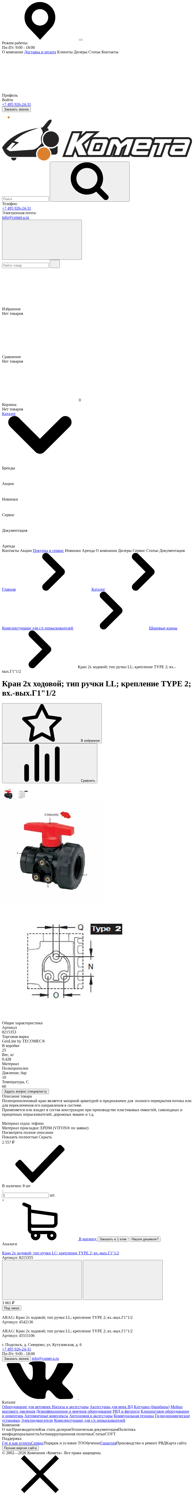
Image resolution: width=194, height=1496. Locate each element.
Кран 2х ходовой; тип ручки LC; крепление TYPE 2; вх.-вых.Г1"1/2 (60, 1253)
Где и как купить (16, 1443)
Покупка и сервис (48, 550)
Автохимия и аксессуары (91, 1416)
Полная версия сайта (20, 1448)
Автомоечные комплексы (46, 1416)
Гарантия (108, 1443)
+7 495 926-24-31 (16, 104)
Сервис (37, 1443)
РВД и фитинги (126, 1411)
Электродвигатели (37, 1420)
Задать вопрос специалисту (25, 1091)
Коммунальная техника (134, 1416)
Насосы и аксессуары (70, 1407)
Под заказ (11, 1308)
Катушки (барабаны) (151, 1407)
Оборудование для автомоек (27, 1407)
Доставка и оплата (40, 52)
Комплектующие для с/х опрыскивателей (89, 1420)
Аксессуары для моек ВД (111, 1407)
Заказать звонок (16, 109)
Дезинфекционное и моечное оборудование (74, 1411)
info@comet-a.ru (15, 217)
